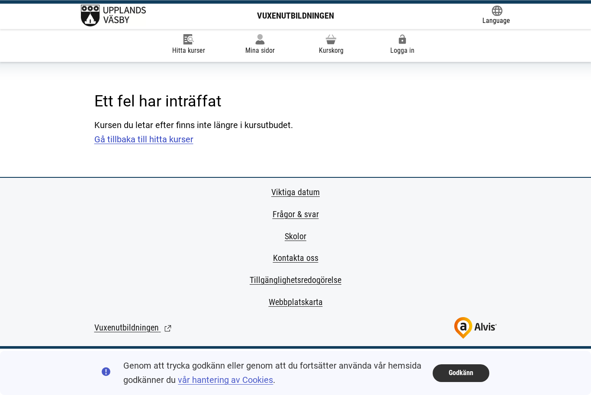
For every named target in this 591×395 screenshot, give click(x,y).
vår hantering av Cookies (225, 380)
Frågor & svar (296, 214)
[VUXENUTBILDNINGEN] (113, 15)
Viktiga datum (295, 192)
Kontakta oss (295, 258)
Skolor (295, 236)
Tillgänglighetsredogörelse (295, 280)
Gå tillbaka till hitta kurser (143, 139)
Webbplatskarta (296, 302)
